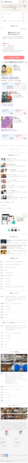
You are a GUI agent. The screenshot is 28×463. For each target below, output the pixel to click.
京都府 (9, 264)
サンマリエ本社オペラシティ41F (11, 379)
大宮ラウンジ (7, 392)
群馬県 (23, 261)
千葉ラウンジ (7, 389)
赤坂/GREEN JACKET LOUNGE (10, 380)
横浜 (6, 303)
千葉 (6, 306)
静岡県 (9, 267)
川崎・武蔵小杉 (15, 303)
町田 (25, 297)
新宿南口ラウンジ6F (8, 376)
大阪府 (6, 264)
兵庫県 (12, 264)
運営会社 (2, 438)
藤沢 (18, 303)
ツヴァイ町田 (24, 379)
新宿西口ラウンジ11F (9, 373)
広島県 (9, 281)
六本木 (26, 296)
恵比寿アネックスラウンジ (17, 376)
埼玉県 (15, 261)
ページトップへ (14, 149)
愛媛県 (9, 284)
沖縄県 (23, 286)
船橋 (9, 306)
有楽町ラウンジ (23, 375)
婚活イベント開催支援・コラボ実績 (7, 202)
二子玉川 (6, 299)
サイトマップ (3, 449)
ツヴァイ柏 (12, 389)
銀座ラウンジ (15, 373)
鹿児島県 (20, 286)
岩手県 (6, 272)
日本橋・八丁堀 (22, 299)
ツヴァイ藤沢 (20, 386)
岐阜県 (12, 267)
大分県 (14, 286)
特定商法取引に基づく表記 (3, 442)
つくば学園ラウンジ (8, 394)
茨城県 (18, 261)
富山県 (6, 278)
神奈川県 (9, 261)
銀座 (10, 296)
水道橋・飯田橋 (8, 300)
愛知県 (6, 267)
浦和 (10, 309)
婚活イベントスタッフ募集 (6, 208)
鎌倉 (20, 303)
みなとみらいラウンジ (14, 386)
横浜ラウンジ (7, 386)
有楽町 (8, 296)
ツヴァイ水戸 (15, 394)
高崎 (6, 317)
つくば (6, 341)
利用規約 (16, 438)
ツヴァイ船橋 (16, 389)
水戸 (8, 341)
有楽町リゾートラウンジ (9, 375)
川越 (8, 309)
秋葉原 (15, 297)
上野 (13, 297)
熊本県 (12, 286)
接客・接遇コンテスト (5, 211)
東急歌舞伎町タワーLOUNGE (10, 382)
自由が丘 (12, 299)
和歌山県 (20, 264)
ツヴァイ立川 (19, 379)
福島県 (12, 272)
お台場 (15, 299)
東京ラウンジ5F (21, 373)
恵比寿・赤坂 (22, 296)
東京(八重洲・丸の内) (15, 296)
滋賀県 (14, 264)
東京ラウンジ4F (17, 375)
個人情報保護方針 (18, 442)
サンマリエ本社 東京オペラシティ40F (11, 383)
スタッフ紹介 (3, 205)
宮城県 (9, 272)
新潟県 (6, 275)
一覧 (26, 236)
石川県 (9, 278)
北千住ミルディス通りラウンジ (17, 378)
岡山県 (6, 281)
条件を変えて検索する (15, 57)
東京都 (6, 261)
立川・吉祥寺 (21, 297)
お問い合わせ (17, 446)
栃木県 (20, 261)
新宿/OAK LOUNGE (8, 378)
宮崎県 (17, 286)
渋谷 (9, 299)
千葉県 (12, 261)
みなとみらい (9, 303)
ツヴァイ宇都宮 (8, 397)
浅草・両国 (13, 300)
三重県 (14, 267)
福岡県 (6, 286)
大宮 (6, 309)
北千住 (18, 297)
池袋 (6, 297)
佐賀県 (9, 286)
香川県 (6, 284)
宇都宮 (6, 314)
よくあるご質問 (3, 446)
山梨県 (9, 275)
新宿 (6, 296)
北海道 (6, 270)
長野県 (12, 275)
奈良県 (17, 264)
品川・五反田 (9, 297)
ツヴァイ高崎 (7, 400)
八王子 (18, 299)
